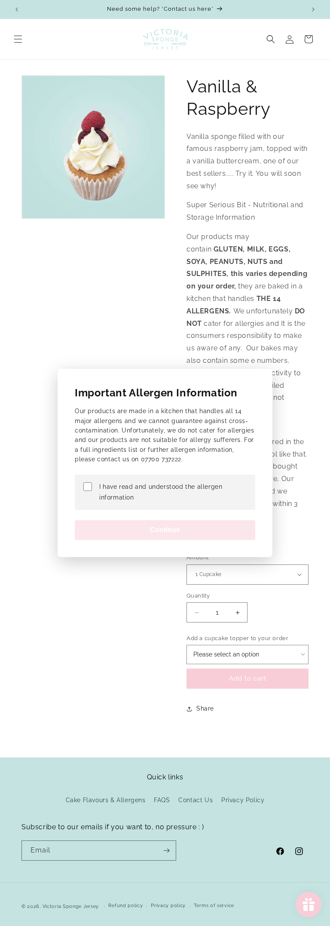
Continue (165, 530)
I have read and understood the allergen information (160, 492)
